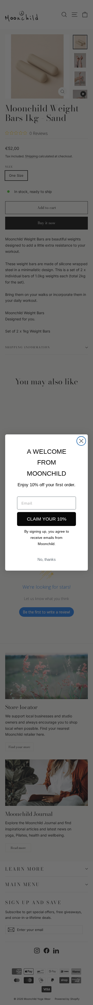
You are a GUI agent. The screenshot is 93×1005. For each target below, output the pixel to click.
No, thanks (46, 559)
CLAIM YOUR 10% (46, 519)
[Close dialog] (81, 440)
